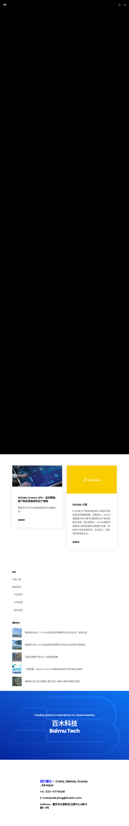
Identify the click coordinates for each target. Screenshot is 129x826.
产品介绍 (16, 579)
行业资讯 (18, 594)
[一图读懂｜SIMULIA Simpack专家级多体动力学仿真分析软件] (17, 669)
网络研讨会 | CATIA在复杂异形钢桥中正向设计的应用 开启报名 (55, 645)
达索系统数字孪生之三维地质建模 (41, 657)
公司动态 (18, 602)
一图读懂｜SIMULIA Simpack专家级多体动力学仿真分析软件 (54, 669)
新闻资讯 (16, 587)
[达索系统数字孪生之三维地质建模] (17, 657)
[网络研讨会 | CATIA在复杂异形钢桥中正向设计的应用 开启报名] (17, 645)
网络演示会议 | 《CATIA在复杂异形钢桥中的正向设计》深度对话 (56, 632)
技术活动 (18, 610)
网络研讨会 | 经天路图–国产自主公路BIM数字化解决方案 (52, 681)
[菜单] (124, 4)
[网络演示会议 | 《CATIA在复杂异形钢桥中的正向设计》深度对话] (17, 632)
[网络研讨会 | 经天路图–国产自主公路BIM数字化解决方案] (17, 681)
